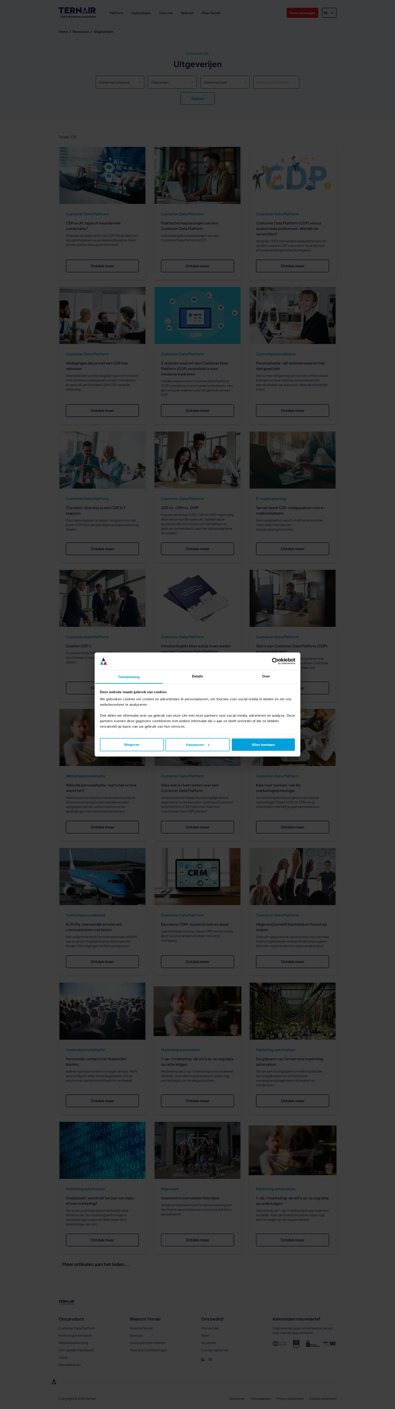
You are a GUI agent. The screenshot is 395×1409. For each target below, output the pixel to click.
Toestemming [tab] (129, 677)
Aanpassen (195, 744)
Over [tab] (266, 676)
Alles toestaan (263, 744)
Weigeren (131, 744)
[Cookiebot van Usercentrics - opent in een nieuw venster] (275, 661)
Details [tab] (197, 676)
